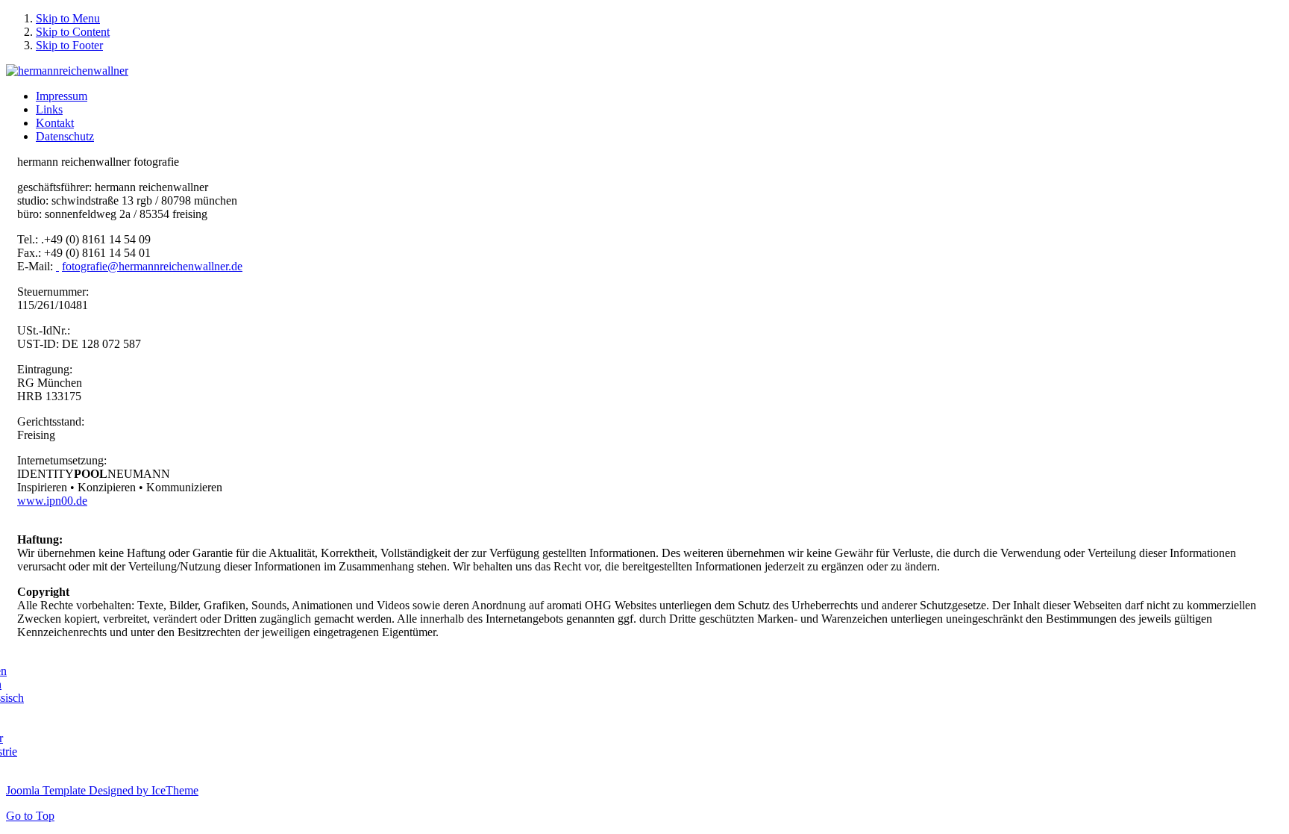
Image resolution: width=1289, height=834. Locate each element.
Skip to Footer (69, 45)
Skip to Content (73, 31)
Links (49, 109)
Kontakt (55, 122)
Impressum (61, 96)
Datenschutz (65, 136)
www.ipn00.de (52, 500)
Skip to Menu (68, 18)
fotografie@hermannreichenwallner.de (152, 266)
